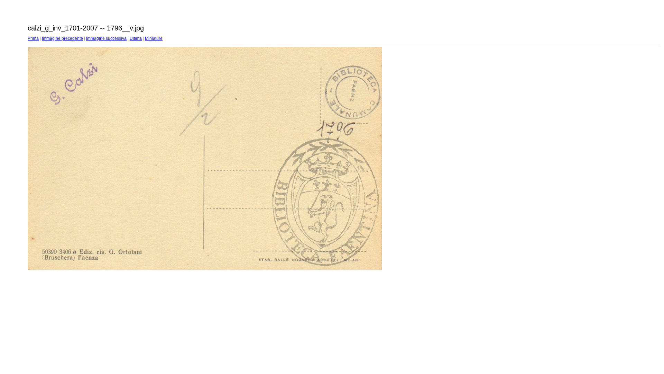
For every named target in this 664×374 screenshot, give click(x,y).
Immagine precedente (62, 38)
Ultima (136, 38)
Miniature (154, 38)
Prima (33, 38)
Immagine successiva (106, 38)
